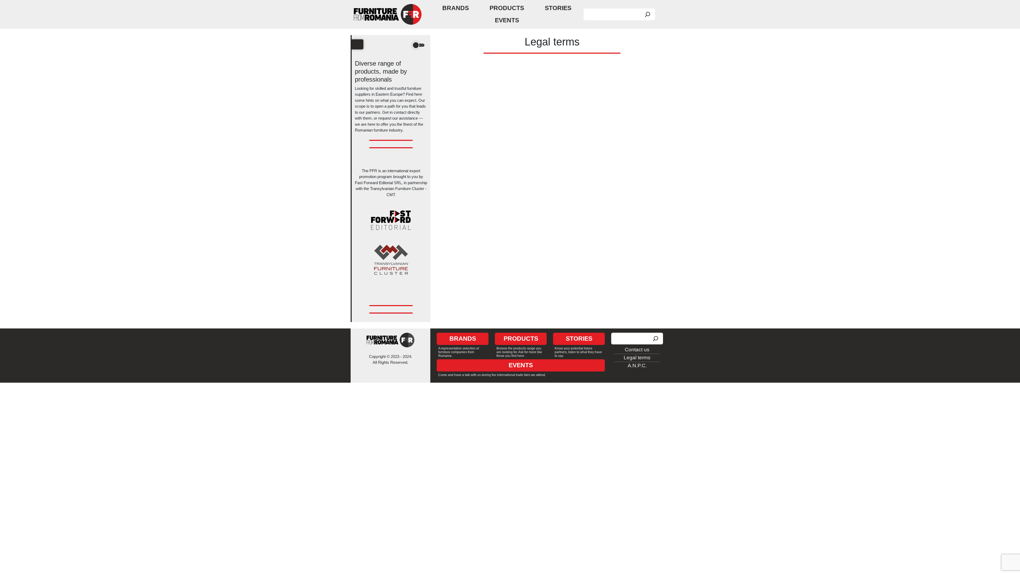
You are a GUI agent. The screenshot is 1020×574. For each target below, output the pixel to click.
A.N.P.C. (637, 365)
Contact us (637, 349)
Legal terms (637, 357)
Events (507, 20)
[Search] (647, 14)
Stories (558, 8)
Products (507, 8)
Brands (455, 8)
